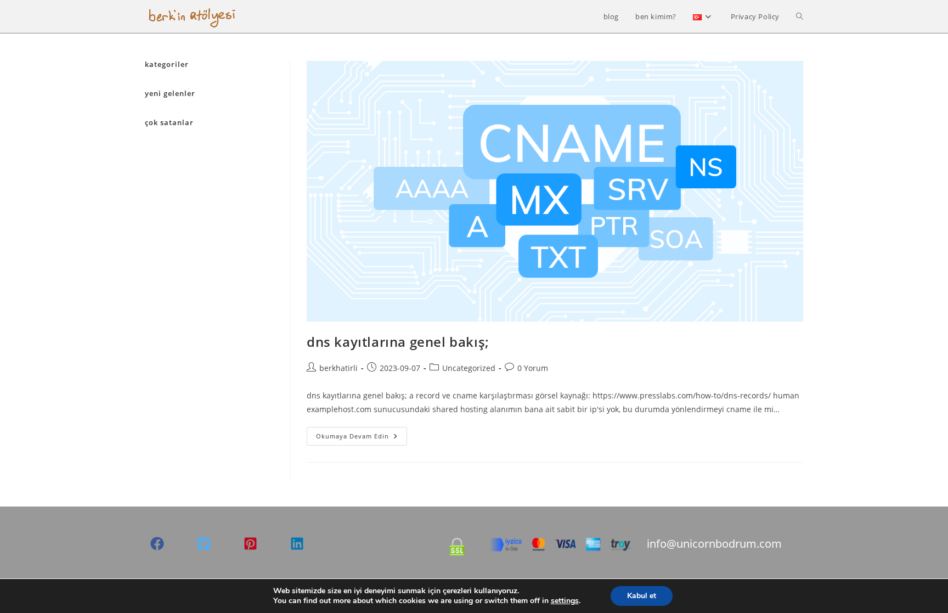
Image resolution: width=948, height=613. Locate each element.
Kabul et (641, 595)
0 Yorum (532, 368)
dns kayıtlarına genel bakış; (398, 342)
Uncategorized (468, 368)
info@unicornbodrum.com (714, 543)
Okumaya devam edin (361, 438)
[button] (157, 543)
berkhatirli (338, 368)
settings (565, 601)
